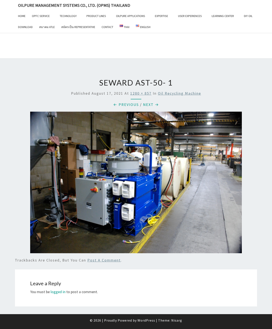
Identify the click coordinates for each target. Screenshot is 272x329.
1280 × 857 (141, 93)
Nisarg (176, 320)
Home (22, 16)
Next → (151, 104)
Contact (107, 27)
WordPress (146, 320)
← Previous (126, 104)
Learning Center (223, 16)
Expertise (161, 16)
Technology (68, 16)
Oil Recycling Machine (179, 93)
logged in (58, 291)
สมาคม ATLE (47, 27)
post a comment (104, 260)
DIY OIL (248, 16)
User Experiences (190, 16)
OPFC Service (41, 16)
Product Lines (96, 16)
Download (25, 27)
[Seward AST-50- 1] (136, 183)
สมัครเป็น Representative (78, 27)
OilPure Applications (130, 16)
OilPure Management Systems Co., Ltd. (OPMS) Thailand (74, 5)
